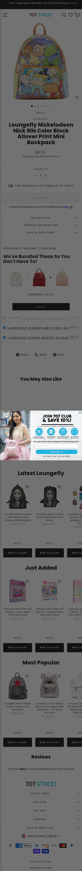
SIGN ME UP (56, 451)
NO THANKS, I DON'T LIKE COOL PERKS (56, 456)
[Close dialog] (80, 413)
